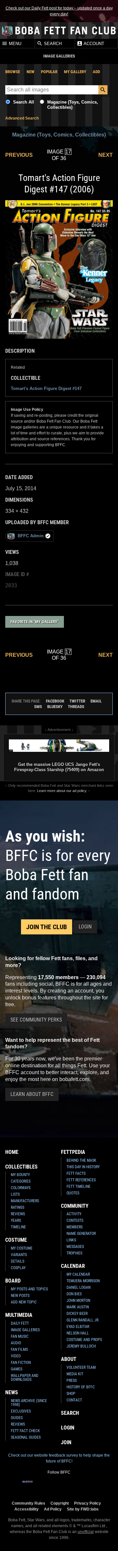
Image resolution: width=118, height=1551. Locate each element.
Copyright (59, 1503)
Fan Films (19, 1349)
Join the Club (46, 927)
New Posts (20, 1295)
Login (85, 927)
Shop (71, 1393)
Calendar (73, 1266)
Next (105, 155)
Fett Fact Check (25, 1431)
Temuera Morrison (83, 1281)
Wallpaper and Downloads (24, 1377)
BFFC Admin (31, 535)
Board (13, 1281)
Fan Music (20, 1336)
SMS (38, 706)
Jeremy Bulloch (81, 1346)
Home (11, 1152)
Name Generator (81, 1233)
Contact (74, 1400)
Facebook (55, 701)
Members (75, 1227)
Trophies (74, 1253)
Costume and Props (84, 1339)
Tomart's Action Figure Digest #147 (46, 388)
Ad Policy (53, 1509)
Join (66, 1442)
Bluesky (55, 706)
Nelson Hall (78, 1333)
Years (16, 1220)
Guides (17, 1417)
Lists (15, 1194)
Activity (74, 1214)
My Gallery (75, 71)
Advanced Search (22, 118)
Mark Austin (78, 1307)
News (11, 1392)
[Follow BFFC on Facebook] (27, 1485)
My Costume (21, 1248)
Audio (16, 1343)
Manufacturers (25, 1201)
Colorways (20, 1188)
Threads (76, 706)
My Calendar (78, 1274)
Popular (49, 71)
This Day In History (83, 1167)
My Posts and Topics (29, 1289)
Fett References (81, 1180)
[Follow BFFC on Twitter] (48, 1485)
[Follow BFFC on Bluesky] (90, 1485)
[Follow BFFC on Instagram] (38, 1485)
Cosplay (18, 1268)
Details (17, 1261)
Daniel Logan (78, 1287)
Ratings (17, 1207)
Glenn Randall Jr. (83, 1320)
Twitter (77, 701)
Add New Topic (24, 1302)
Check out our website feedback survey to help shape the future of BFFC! (59, 1458)
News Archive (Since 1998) (29, 1402)
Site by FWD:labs (83, 1509)
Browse (12, 71)
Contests (75, 1220)
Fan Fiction (21, 1362)
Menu (14, 43)
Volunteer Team (81, 1367)
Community (74, 1206)
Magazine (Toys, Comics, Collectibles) (59, 134)
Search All (23, 102)
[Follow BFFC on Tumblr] (59, 1485)
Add (96, 71)
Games (16, 1369)
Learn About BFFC (31, 1094)
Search (52, 43)
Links (71, 1240)
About (68, 1359)
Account (93, 43)
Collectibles (21, 1167)
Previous (19, 155)
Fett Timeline (78, 1186)
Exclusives (21, 1411)
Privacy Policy (87, 1503)
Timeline (18, 1227)
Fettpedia (73, 1152)
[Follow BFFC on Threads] (80, 1485)
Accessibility (26, 1509)
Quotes (73, 1193)
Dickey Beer (77, 1313)
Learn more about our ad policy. (62, 791)
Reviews (18, 1214)
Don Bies (74, 1294)
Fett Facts (76, 1173)
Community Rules (28, 1503)
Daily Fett (20, 1323)
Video (16, 1356)
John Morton (78, 1300)
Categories (20, 1181)
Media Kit (75, 1374)
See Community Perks (36, 1020)
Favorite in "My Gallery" (34, 621)
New (30, 71)
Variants (19, 1254)
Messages (75, 1246)
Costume (16, 1240)
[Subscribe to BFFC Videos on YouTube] (69, 1485)
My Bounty (20, 1174)
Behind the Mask (81, 1160)
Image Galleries (25, 1330)
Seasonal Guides (26, 1437)
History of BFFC (81, 1387)
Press (72, 1380)
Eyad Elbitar (78, 1326)
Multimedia (18, 1315)
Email (96, 701)
